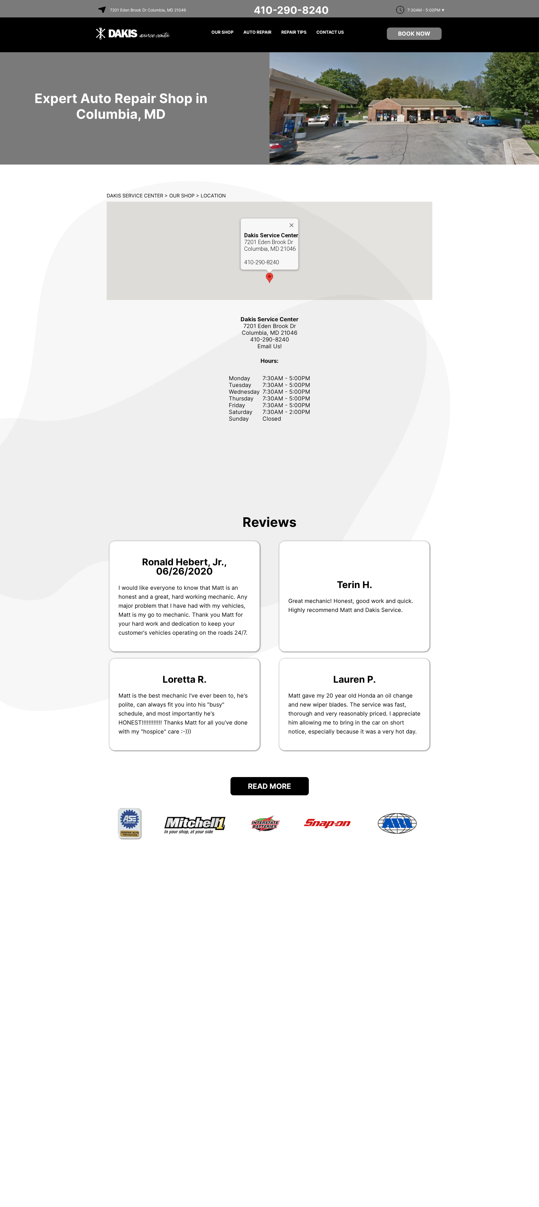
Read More (269, 786)
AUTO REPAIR (257, 32)
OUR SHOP (222, 32)
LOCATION (213, 196)
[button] (269, 278)
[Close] (291, 225)
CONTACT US (330, 32)
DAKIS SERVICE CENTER (135, 196)
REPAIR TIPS (294, 32)
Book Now (414, 33)
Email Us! (269, 346)
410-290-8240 (291, 10)
